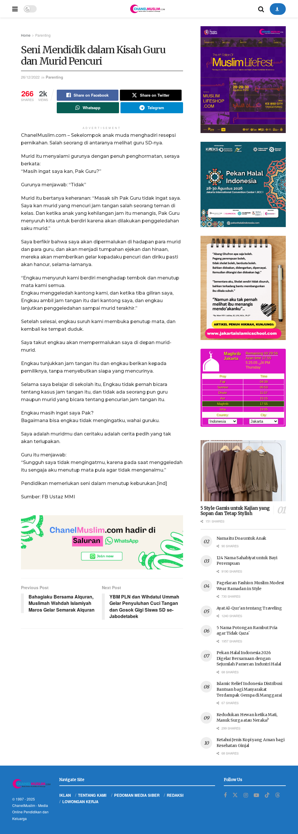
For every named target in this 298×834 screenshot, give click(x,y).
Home (26, 35)
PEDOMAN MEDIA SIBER (136, 795)
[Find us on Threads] (277, 795)
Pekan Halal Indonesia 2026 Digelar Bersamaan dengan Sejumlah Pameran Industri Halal (249, 658)
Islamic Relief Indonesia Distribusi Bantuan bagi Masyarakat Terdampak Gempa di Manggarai (249, 689)
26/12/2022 (30, 77)
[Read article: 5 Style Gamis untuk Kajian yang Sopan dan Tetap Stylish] (243, 470)
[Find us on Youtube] (256, 795)
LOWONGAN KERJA (80, 801)
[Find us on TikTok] (267, 795)
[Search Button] (261, 8)
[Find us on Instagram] (246, 795)
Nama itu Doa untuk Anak (242, 538)
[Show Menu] (15, 8)
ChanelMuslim (23, 805)
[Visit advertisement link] (102, 542)
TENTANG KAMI (92, 795)
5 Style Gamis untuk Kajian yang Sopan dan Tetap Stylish (235, 510)
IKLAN (65, 795)
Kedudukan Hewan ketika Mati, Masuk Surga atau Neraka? (247, 717)
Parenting (43, 35)
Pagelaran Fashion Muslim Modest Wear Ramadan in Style (250, 585)
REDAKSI (175, 795)
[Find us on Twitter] (235, 795)
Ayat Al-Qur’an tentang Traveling (249, 608)
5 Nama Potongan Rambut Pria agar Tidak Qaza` (247, 630)
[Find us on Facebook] (225, 795)
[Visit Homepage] (147, 9)
